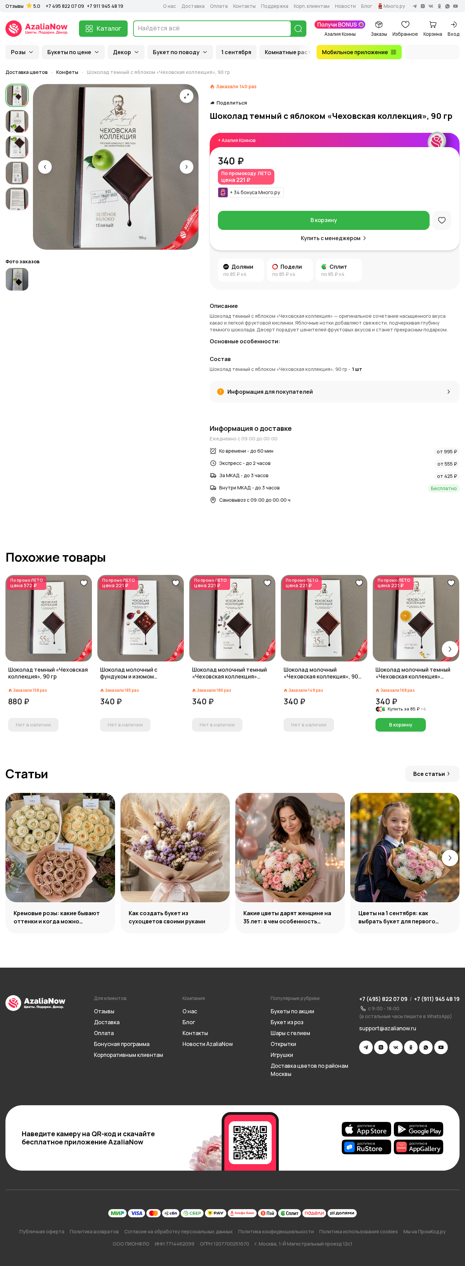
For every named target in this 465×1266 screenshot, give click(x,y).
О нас (169, 6)
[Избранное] (441, 220)
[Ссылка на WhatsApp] (426, 1047)
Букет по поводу (176, 52)
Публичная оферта (41, 1231)
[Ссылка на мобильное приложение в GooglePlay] (418, 1129)
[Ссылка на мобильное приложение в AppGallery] (418, 1146)
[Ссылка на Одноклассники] (411, 1047)
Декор (122, 52)
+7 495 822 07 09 (65, 6)
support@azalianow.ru (387, 1028)
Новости (345, 6)
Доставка (193, 6)
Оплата (219, 6)
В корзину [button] (401, 724)
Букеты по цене (69, 52)
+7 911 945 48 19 (105, 6)
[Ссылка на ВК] (396, 1047)
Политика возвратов (94, 1231)
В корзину (323, 220)
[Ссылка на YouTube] (441, 1047)
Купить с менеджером (330, 238)
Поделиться (232, 103)
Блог (366, 6)
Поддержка (274, 6)
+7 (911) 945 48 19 (437, 999)
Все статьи (429, 774)
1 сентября (236, 52)
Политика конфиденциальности (276, 1231)
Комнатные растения (294, 52)
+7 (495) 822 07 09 (383, 999)
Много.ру (394, 6)
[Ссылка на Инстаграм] (381, 1047)
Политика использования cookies (358, 1231)
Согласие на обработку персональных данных (178, 1231)
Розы (18, 52)
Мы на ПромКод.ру (424, 1231)
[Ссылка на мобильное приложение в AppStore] (366, 1129)
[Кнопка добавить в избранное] (84, 583)
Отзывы (14, 6)
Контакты (244, 6)
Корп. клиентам (312, 6)
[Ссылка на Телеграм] (366, 1047)
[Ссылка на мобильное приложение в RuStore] (366, 1146)
